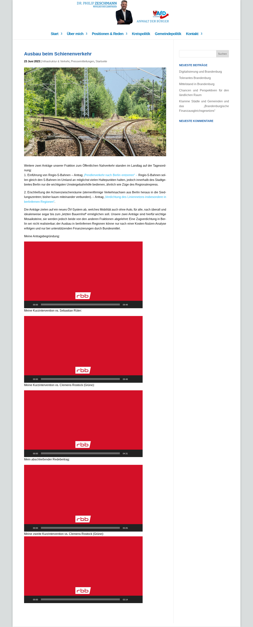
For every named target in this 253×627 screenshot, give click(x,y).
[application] (83, 274)
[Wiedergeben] (29, 304)
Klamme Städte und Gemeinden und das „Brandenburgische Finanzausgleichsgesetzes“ (204, 106)
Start (54, 34)
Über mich (75, 34)
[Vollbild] (138, 304)
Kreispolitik (141, 34)
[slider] (80, 304)
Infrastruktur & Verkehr (55, 61)
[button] (83, 274)
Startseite (101, 61)
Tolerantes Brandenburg (195, 78)
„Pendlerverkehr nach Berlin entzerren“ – (111, 175)
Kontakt (192, 34)
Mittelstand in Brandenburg (196, 84)
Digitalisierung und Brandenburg (200, 71)
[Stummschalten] (132, 304)
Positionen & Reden (107, 34)
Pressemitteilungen (82, 61)
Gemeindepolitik (168, 34)
